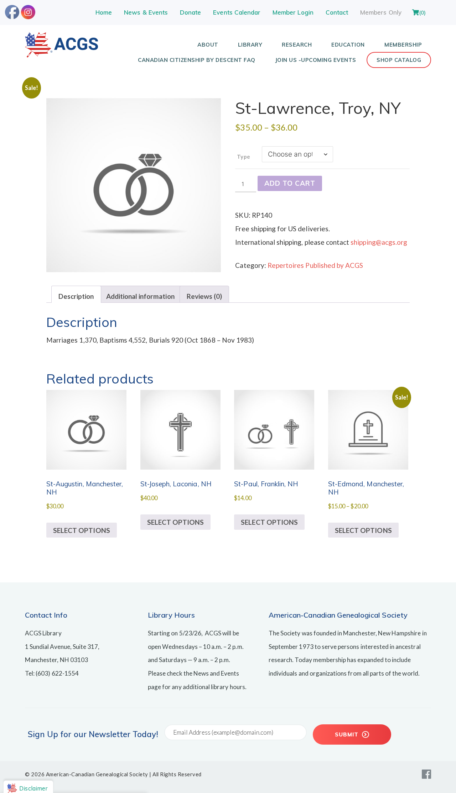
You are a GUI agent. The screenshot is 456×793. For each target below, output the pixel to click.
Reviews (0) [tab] (204, 296)
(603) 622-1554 (57, 673)
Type (243, 156)
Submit (347, 734)
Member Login (293, 12)
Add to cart (289, 183)
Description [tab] (76, 296)
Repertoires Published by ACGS (315, 265)
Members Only (380, 12)
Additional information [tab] (140, 296)
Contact (337, 12)
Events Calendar (236, 12)
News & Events (146, 12)
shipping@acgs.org (379, 242)
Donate (190, 12)
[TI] (61, 55)
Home (103, 12)
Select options (81, 530)
